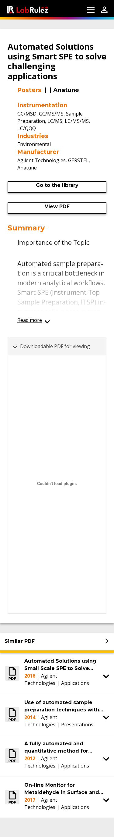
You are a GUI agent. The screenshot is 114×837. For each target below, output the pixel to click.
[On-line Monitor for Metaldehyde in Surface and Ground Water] (12, 797)
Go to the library (57, 185)
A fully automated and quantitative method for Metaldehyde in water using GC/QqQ (61, 748)
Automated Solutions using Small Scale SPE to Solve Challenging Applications (60, 665)
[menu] (91, 10)
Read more (29, 320)
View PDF (57, 206)
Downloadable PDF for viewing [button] (55, 346)
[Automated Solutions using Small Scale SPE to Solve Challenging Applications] (12, 673)
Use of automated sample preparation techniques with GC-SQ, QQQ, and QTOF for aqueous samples (61, 707)
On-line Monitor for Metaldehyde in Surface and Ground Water (61, 789)
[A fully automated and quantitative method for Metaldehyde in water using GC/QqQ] (12, 755)
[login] (104, 10)
